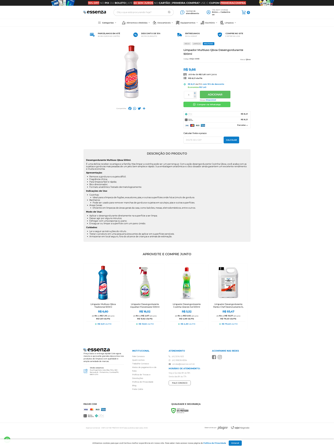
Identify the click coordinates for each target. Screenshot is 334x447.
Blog (134, 385)
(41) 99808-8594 (179, 360)
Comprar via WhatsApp (209, 104)
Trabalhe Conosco (140, 363)
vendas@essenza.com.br (183, 364)
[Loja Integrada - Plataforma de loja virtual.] (240, 427)
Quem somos (138, 360)
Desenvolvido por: (211, 428)
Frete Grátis (137, 389)
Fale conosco (179, 383)
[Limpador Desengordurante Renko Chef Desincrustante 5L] (228, 296)
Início (187, 44)
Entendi (235, 443)
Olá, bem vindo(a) (220, 10)
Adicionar (215, 94)
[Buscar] (168, 12)
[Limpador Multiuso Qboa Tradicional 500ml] (103, 296)
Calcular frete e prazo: (195, 133)
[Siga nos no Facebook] (214, 357)
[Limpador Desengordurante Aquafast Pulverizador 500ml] (144, 296)
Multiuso (208, 44)
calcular (231, 140)
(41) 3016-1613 (177, 356)
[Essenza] (95, 12)
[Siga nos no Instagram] (220, 357)
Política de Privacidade (142, 382)
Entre (215, 12)
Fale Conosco (138, 356)
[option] (104, 34)
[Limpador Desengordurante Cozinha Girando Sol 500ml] (186, 296)
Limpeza (197, 44)
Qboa (248, 59)
